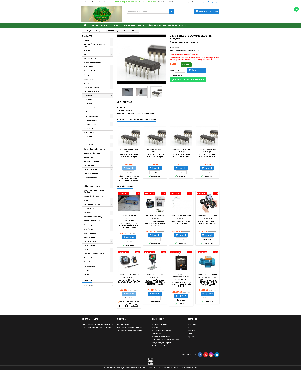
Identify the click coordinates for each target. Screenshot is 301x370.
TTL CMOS (89, 145)
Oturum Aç (200, 2)
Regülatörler (90, 132)
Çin (124, 107)
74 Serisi (89, 104)
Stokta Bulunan (176, 55)
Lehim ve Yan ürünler (92, 186)
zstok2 (86, 274)
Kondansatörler (90, 178)
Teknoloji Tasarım (91, 241)
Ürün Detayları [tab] (124, 102)
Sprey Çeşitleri (89, 237)
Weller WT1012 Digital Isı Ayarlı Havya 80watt (129, 281)
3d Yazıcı (87, 40)
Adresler (191, 334)
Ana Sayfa (87, 36)
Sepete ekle (196, 70)
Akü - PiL (87, 50)
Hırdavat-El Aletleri (91, 161)
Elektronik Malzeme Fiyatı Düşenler (130, 327)
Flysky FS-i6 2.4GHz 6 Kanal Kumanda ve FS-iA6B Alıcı (155, 223)
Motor (86, 200)
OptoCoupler (91, 124)
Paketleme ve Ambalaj (93, 217)
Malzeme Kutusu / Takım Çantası (94, 191)
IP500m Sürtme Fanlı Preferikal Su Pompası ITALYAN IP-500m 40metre (207, 283)
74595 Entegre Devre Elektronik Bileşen (129, 156)
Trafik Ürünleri (89, 245)
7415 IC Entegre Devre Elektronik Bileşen (154, 156)
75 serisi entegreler (93, 108)
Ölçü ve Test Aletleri (92, 204)
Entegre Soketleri (92, 120)
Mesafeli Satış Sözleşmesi (162, 330)
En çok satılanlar (123, 324)
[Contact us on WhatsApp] (296, 9)
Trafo (86, 249)
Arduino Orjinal (90, 58)
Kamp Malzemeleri (91, 174)
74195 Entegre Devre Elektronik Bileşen (181, 156)
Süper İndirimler (125, 186)
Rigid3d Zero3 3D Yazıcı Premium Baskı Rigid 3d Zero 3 (181, 284)
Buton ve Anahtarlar (92, 71)
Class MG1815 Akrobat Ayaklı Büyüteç (181, 222)
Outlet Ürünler (89, 208)
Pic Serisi (89, 128)
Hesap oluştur (213, 2)
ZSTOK (86, 270)
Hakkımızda (156, 334)
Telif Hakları (156, 327)
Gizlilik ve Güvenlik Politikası (162, 346)
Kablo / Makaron (90, 169)
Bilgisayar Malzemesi (92, 62)
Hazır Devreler (89, 157)
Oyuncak (87, 212)
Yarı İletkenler (89, 266)
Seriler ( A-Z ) (91, 137)
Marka (193, 42)
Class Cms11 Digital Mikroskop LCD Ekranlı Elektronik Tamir (155, 282)
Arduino (87, 54)
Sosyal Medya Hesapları (161, 343)
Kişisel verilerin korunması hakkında (165, 340)
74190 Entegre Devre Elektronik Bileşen (207, 156)
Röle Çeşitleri (89, 229)
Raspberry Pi (89, 225)
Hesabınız (192, 319)
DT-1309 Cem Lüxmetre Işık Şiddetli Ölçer (207, 222)
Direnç (86, 75)
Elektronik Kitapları (91, 91)
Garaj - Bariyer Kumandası (95, 149)
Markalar (87, 280)
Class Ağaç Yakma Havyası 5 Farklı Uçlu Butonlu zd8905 (129, 225)
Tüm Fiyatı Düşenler (99, 25)
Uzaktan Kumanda (91, 258)
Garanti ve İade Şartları (161, 337)
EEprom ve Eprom (92, 116)
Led (85, 182)
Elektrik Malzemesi (91, 87)
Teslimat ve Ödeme (159, 324)
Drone (86, 83)
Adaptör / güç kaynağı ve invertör (94, 45)
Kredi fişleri (192, 330)
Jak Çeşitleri (89, 165)
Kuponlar (191, 337)
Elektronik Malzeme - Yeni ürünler (129, 330)
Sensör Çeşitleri (90, 233)
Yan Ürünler (88, 262)
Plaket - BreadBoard (92, 221)
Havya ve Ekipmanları (93, 153)
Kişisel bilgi (192, 324)
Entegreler (88, 95)
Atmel (88, 112)
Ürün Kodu (174, 42)
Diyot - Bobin (89, 79)
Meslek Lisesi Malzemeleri (94, 196)
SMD (87, 141)
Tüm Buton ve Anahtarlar (94, 254)
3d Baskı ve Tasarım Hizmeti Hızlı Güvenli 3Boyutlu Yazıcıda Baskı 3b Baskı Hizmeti (149, 25)
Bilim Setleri (88, 67)
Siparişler (191, 327)
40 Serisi (89, 99)
